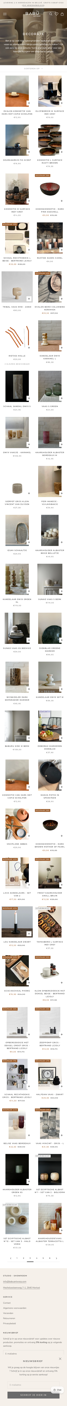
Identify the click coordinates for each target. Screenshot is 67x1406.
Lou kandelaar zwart (17, 942)
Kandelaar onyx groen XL (17, 600)
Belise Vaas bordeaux (17, 1143)
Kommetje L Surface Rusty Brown (49, 161)
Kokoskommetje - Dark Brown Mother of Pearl (50, 845)
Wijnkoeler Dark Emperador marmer (17, 698)
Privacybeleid (9, 1323)
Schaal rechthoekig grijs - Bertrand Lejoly (17, 1096)
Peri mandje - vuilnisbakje (49, 502)
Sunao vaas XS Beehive (17, 648)
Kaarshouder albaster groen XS (17, 1191)
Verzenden (8, 1313)
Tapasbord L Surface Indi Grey (50, 943)
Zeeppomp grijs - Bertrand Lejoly (50, 1044)
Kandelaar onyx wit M (50, 697)
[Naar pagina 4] (56, 1258)
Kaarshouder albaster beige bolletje (50, 551)
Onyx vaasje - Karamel (17, 453)
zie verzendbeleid (33, 5)
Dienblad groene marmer (49, 649)
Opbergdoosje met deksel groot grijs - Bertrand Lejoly (17, 1045)
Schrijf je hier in (33, 1395)
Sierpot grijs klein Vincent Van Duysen (17, 502)
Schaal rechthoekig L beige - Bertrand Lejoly (17, 259)
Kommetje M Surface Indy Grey (17, 210)
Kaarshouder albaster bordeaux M (50, 454)
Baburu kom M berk (17, 746)
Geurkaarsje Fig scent (17, 160)
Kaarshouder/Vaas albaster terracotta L (50, 1240)
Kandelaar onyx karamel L (50, 357)
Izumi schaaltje (17, 550)
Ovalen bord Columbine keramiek (50, 308)
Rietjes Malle (17, 356)
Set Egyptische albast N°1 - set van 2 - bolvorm (50, 1191)
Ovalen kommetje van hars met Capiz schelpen (17, 112)
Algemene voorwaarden (14, 1308)
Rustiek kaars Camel (50, 258)
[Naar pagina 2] (10, 1258)
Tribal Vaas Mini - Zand (17, 307)
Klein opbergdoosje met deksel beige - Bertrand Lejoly (50, 994)
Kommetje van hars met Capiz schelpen (17, 796)
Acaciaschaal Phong (17, 991)
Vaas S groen (50, 406)
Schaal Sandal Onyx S (17, 406)
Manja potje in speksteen (50, 796)
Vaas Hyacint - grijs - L (50, 1143)
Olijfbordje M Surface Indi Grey (50, 112)
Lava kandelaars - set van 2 (17, 894)
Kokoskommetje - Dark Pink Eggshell (50, 210)
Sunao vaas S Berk (49, 599)
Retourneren (9, 1318)
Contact (7, 1302)
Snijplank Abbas (17, 844)
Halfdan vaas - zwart (49, 1095)
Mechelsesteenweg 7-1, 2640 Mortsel (21, 1287)
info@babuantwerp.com (14, 1281)
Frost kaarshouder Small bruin (50, 894)
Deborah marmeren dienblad (50, 747)
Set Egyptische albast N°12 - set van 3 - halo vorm (17, 1241)
